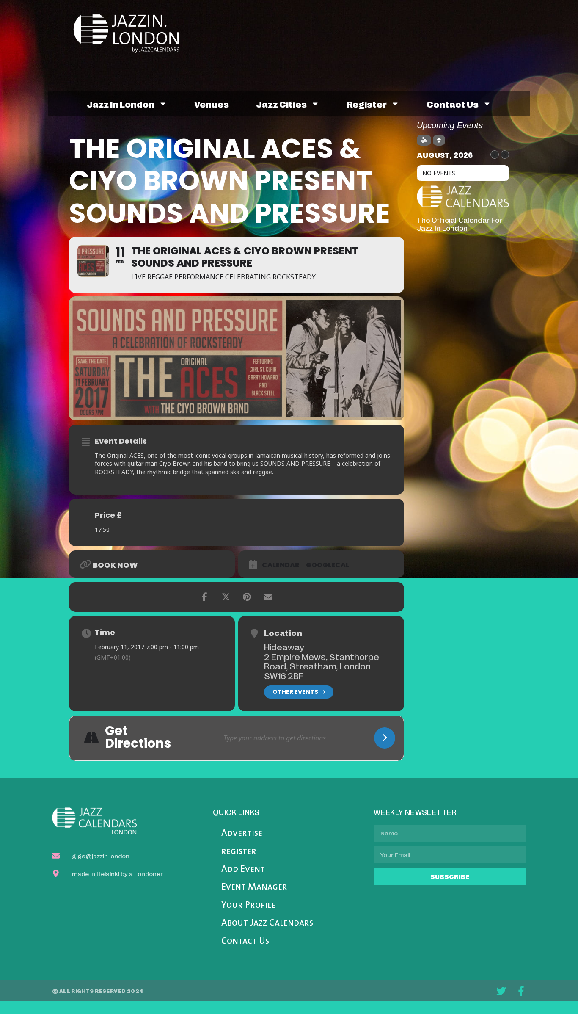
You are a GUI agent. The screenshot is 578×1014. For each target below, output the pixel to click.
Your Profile (248, 905)
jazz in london (120, 104)
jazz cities (281, 104)
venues (211, 104)
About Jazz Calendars (267, 923)
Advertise (241, 833)
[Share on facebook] (204, 597)
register (367, 104)
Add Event (243, 869)
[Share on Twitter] (226, 597)
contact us (453, 104)
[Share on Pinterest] (247, 597)
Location (283, 632)
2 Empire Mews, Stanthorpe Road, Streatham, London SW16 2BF (321, 665)
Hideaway (284, 646)
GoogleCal (327, 565)
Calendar (281, 565)
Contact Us (245, 941)
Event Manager (254, 887)
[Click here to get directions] (384, 738)
